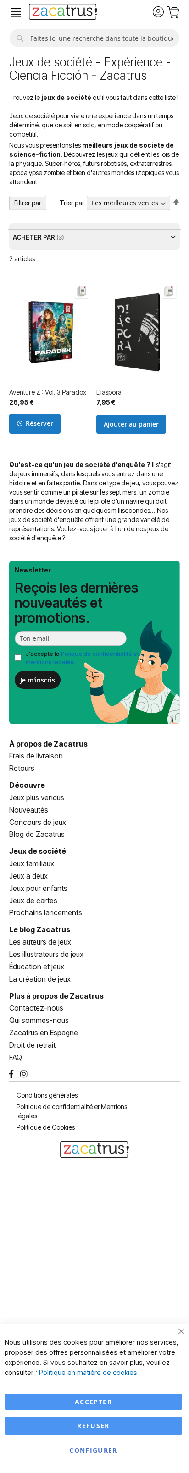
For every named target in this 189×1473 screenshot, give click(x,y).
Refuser (93, 1425)
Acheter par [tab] (34, 237)
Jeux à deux (28, 875)
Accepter (93, 1401)
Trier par (72, 203)
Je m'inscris (37, 680)
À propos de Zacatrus (48, 743)
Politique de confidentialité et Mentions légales (72, 1111)
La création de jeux (40, 979)
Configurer (93, 1450)
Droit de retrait (32, 1045)
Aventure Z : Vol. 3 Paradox (47, 392)
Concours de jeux (37, 822)
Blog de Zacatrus (37, 834)
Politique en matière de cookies (88, 1372)
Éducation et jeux (36, 966)
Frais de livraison (36, 755)
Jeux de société (37, 851)
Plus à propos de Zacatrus (56, 995)
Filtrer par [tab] (27, 203)
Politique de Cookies (46, 1127)
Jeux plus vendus (36, 797)
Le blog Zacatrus (39, 929)
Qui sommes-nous (39, 1020)
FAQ (15, 1057)
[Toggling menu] (16, 13)
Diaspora (109, 392)
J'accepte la (82, 658)
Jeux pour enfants (38, 888)
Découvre (27, 785)
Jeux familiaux (31, 863)
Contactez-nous (36, 1007)
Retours (21, 768)
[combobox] (94, 38)
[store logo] (63, 13)
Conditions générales (47, 1095)
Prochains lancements (45, 912)
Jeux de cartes (33, 900)
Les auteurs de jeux (40, 941)
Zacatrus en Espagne (43, 1032)
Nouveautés (28, 809)
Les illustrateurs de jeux (46, 954)
